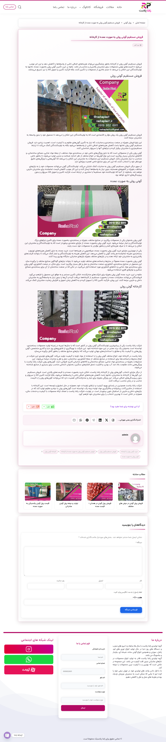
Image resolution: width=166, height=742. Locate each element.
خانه (119, 7)
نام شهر (102, 677)
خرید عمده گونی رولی (121, 274)
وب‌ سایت (60, 580)
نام (141, 580)
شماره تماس (100, 663)
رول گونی (127, 22)
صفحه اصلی (140, 22)
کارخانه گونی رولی (50, 452)
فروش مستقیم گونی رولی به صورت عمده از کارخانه (77, 452)
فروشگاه (98, 7)
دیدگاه (139, 542)
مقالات (110, 7)
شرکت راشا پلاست (134, 345)
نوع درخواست (100, 692)
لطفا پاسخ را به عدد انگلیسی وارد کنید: (127, 592)
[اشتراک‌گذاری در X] (106, 420)
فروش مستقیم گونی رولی (107, 452)
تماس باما (58, 7)
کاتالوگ (86, 7)
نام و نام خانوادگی (98, 649)
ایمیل (101, 580)
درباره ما (71, 7)
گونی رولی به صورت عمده (130, 457)
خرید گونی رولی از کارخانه (129, 452)
